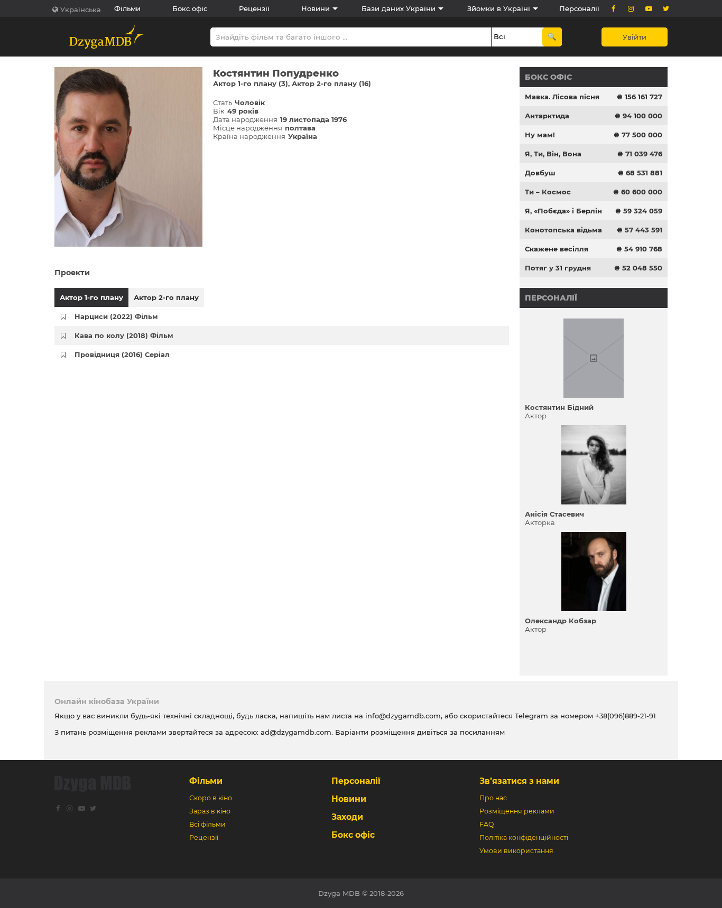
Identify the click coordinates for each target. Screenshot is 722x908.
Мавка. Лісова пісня (562, 96)
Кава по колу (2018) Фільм (124, 335)
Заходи (347, 817)
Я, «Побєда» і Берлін (563, 211)
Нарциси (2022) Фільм (116, 316)
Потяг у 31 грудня (558, 268)
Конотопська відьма (563, 230)
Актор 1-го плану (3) (250, 83)
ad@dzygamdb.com (296, 732)
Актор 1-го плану (91, 297)
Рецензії (254, 8)
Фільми (127, 8)
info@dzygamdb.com (402, 716)
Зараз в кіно (209, 811)
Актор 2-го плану (166, 297)
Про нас (493, 798)
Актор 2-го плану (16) (331, 83)
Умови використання (516, 851)
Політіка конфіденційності (523, 837)
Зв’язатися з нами (519, 781)
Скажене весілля (556, 249)
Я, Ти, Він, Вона (553, 153)
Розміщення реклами (516, 811)
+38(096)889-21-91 (625, 716)
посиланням (482, 732)
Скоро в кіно (210, 798)
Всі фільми (207, 824)
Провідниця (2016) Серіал (122, 354)
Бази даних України (399, 8)
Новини (315, 8)
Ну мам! (540, 134)
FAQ (486, 824)
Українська (80, 9)
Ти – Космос (548, 192)
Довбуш (540, 173)
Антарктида (547, 115)
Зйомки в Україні (498, 8)
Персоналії (579, 8)
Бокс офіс (189, 8)
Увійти (634, 37)
